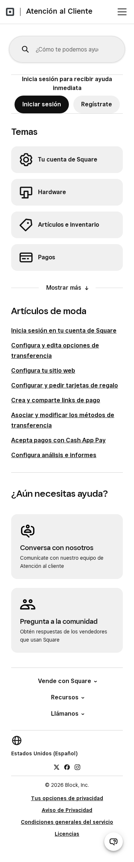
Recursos (65, 697)
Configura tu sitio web (43, 370)
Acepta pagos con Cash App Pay (58, 440)
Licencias (67, 834)
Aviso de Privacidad (67, 810)
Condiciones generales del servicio (67, 822)
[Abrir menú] (122, 12)
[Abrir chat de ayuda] (113, 841)
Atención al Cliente (59, 11)
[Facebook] (67, 767)
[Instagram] (77, 767)
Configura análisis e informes (53, 455)
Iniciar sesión (41, 104)
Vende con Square (64, 681)
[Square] (10, 12)
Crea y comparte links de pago (55, 400)
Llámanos (65, 713)
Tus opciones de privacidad (67, 798)
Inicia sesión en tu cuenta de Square (64, 330)
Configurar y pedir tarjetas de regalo (64, 385)
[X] (56, 767)
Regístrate (96, 104)
